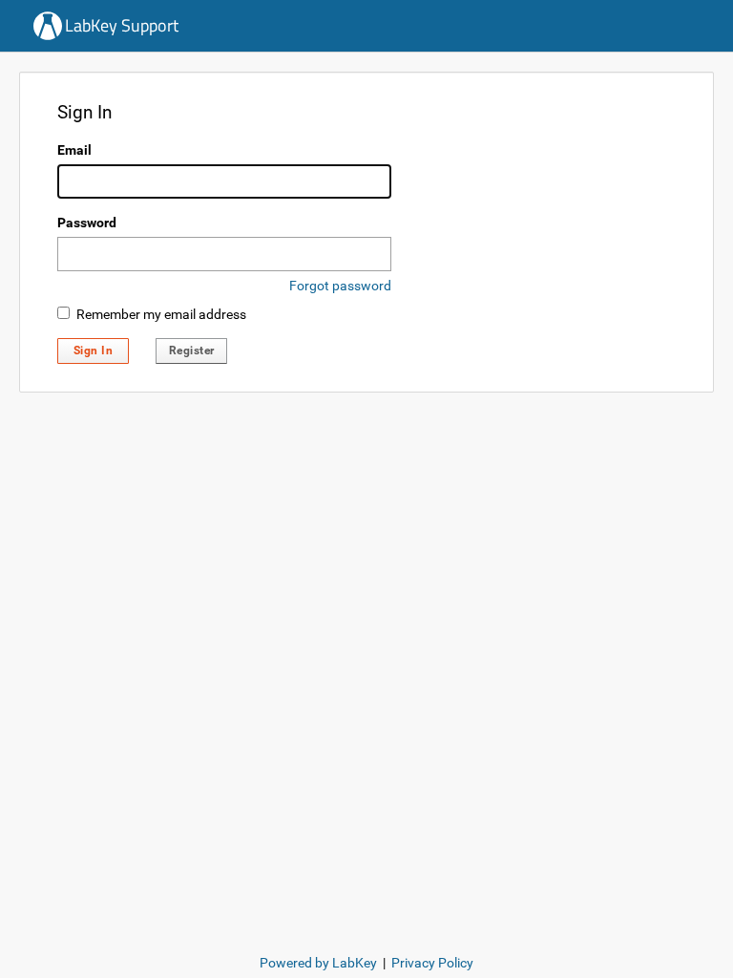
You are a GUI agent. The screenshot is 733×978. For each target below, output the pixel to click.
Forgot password (340, 285)
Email (74, 150)
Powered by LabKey (318, 962)
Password (86, 222)
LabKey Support (121, 25)
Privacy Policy (432, 962)
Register (192, 350)
